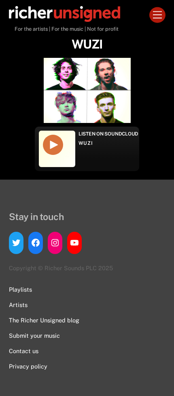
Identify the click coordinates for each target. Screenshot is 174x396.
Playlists (20, 289)
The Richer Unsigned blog (44, 320)
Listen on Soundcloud (108, 134)
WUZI (86, 143)
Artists (18, 304)
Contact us (23, 350)
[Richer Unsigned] (64, 18)
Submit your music (34, 335)
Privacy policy (28, 366)
